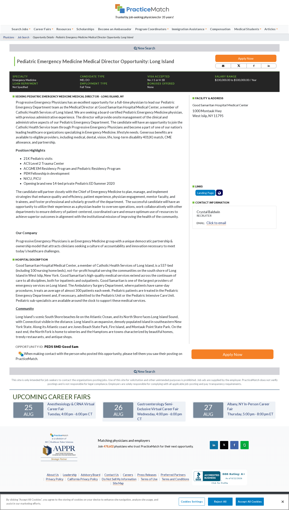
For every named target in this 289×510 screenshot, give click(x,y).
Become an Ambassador (114, 29)
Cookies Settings (192, 501)
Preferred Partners (173, 474)
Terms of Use (149, 479)
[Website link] (219, 193)
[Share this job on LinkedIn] (268, 66)
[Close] (282, 501)
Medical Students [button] (246, 29)
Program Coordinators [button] (150, 29)
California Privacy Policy (82, 479)
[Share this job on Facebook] (254, 66)
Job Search (23, 37)
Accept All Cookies (250, 501)
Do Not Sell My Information (119, 479)
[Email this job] (223, 66)
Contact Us (111, 474)
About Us (53, 474)
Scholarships (85, 29)
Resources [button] (63, 29)
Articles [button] (269, 29)
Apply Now (245, 58)
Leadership (70, 474)
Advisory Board (90, 474)
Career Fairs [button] (42, 29)
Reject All (220, 501)
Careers (128, 474)
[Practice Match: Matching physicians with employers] (144, 8)
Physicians (8, 37)
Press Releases (146, 474)
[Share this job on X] (239, 66)
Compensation (220, 29)
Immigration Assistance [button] (188, 29)
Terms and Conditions (175, 479)
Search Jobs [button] (20, 29)
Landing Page (205, 193)
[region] (144, 502)
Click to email (216, 223)
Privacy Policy (54, 479)
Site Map (118, 483)
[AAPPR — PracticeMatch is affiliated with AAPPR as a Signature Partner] (59, 447)
